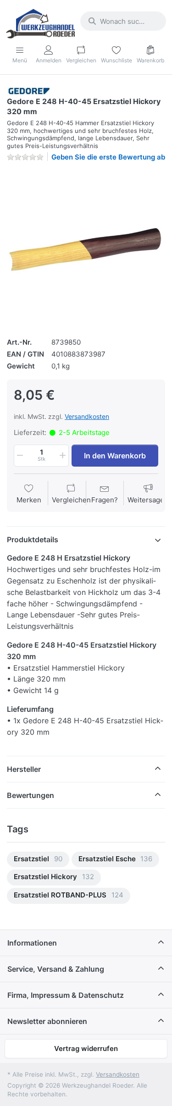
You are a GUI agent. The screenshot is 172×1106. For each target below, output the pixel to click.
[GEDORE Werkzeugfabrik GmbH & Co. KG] (29, 90)
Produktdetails (32, 539)
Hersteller (24, 769)
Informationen (32, 942)
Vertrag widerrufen (86, 1048)
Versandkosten (87, 416)
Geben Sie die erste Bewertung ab (108, 157)
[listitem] (86, 248)
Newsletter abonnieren (47, 1021)
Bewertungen (30, 795)
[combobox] (123, 21)
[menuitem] (38, 860)
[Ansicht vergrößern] (86, 248)
